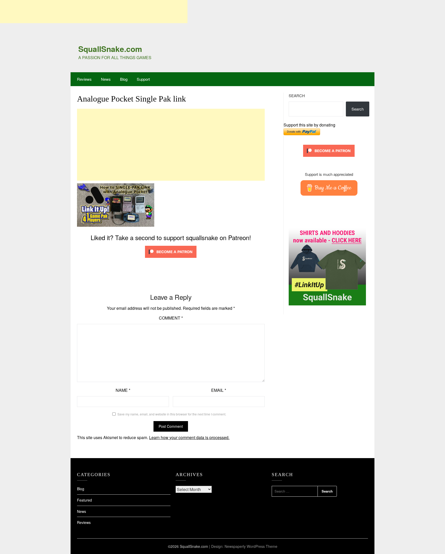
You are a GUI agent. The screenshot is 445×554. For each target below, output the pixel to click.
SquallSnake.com (110, 48)
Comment (171, 318)
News (106, 79)
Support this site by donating (309, 125)
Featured (84, 500)
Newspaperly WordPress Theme (251, 546)
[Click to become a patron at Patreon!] (170, 259)
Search (297, 95)
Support (143, 79)
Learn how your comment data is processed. (189, 437)
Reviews (84, 79)
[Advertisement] (93, 11)
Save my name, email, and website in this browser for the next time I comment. (171, 414)
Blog (123, 79)
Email (218, 390)
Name (123, 390)
